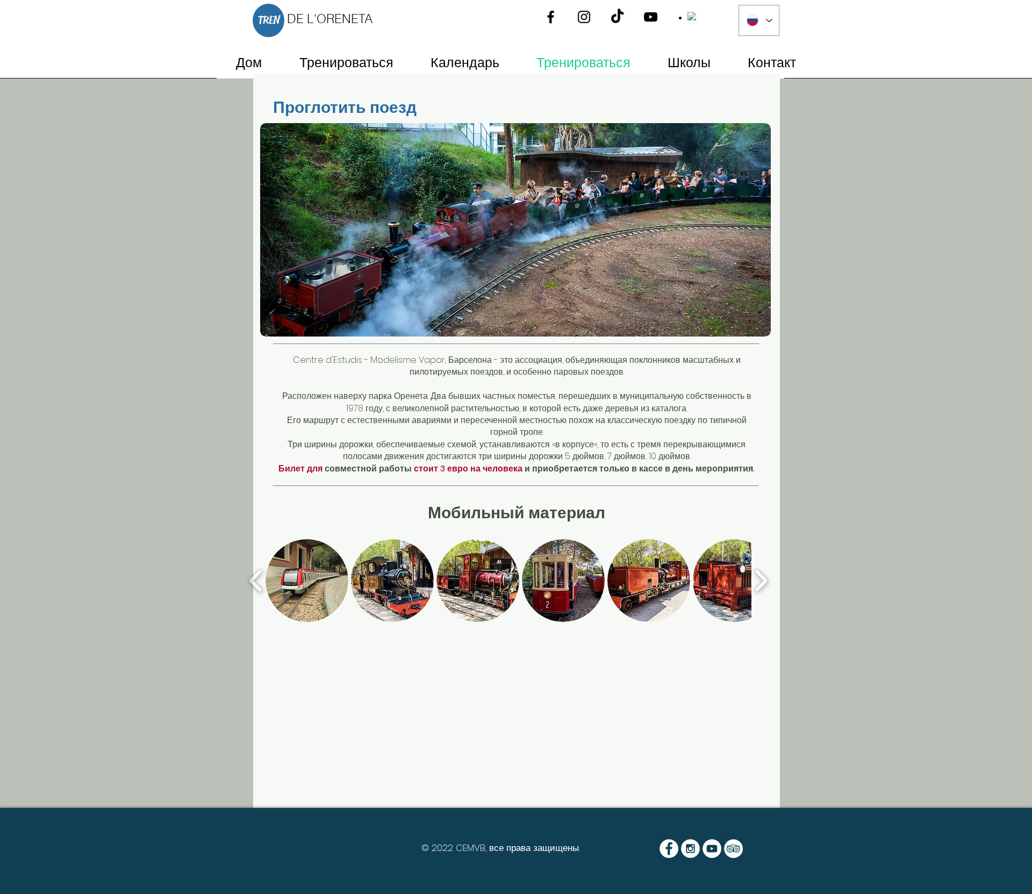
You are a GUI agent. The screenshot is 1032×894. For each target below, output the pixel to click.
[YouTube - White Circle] (712, 848)
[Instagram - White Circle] (690, 848)
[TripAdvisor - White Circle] (733, 848)
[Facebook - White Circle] (669, 848)
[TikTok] (617, 17)
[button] (307, 580)
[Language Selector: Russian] (759, 20)
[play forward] (761, 580)
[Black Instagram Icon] (584, 17)
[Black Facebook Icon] (550, 17)
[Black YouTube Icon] (650, 17)
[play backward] (256, 580)
